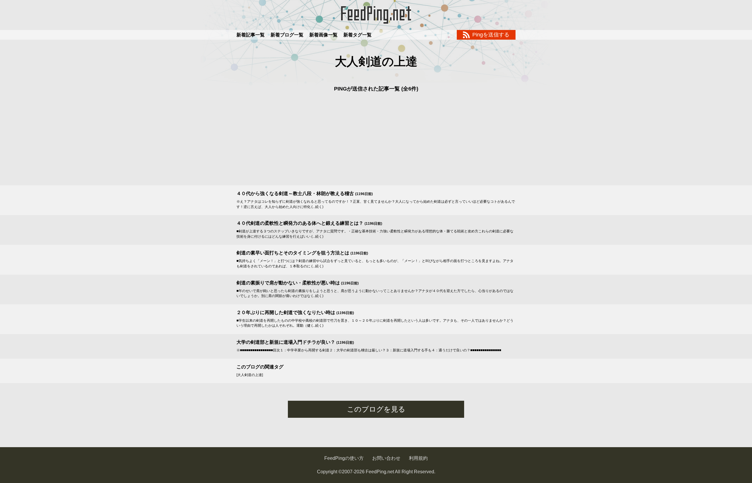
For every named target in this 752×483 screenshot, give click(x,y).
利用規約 (418, 458)
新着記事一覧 (250, 34)
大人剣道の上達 (376, 61)
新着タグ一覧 (357, 34)
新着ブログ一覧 (287, 34)
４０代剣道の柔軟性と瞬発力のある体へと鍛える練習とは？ (299, 223)
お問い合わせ (386, 458)
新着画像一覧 (323, 34)
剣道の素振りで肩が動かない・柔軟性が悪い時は (288, 282)
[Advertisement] (376, 141)
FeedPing (376, 15)
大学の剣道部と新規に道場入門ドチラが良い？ (285, 342)
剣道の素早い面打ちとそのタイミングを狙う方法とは (292, 252)
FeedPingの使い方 (344, 458)
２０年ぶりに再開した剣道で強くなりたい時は (285, 312)
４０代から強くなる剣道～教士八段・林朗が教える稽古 (295, 193)
